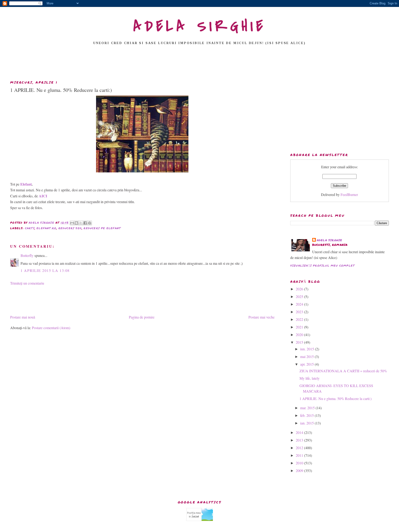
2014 (300, 432)
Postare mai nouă (22, 317)
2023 (300, 311)
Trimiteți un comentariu (27, 283)
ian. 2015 (307, 423)
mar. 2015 (308, 407)
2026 (300, 288)
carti (30, 228)
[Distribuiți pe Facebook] (85, 223)
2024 (300, 304)
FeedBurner (349, 194)
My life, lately (309, 378)
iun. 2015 (307, 348)
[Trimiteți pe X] (81, 223)
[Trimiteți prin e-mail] (72, 223)
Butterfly (27, 255)
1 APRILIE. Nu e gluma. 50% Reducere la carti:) (335, 398)
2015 (300, 342)
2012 (300, 447)
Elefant (26, 184)
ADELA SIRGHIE (199, 26)
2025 (300, 296)
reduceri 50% (70, 228)
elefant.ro (46, 228)
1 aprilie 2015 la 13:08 (45, 270)
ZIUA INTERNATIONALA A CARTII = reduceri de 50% (343, 370)
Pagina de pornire (141, 317)
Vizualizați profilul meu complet (322, 266)
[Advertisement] (199, 64)
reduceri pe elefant (102, 228)
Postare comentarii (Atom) (51, 327)
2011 (300, 455)
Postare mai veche (261, 317)
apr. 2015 (307, 364)
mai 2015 (307, 356)
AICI (43, 195)
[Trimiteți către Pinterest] (89, 223)
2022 (300, 319)
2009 (300, 470)
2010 (300, 462)
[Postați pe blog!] (76, 223)
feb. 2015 (307, 415)
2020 (300, 334)
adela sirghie (329, 240)
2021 (300, 327)
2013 (300, 440)
